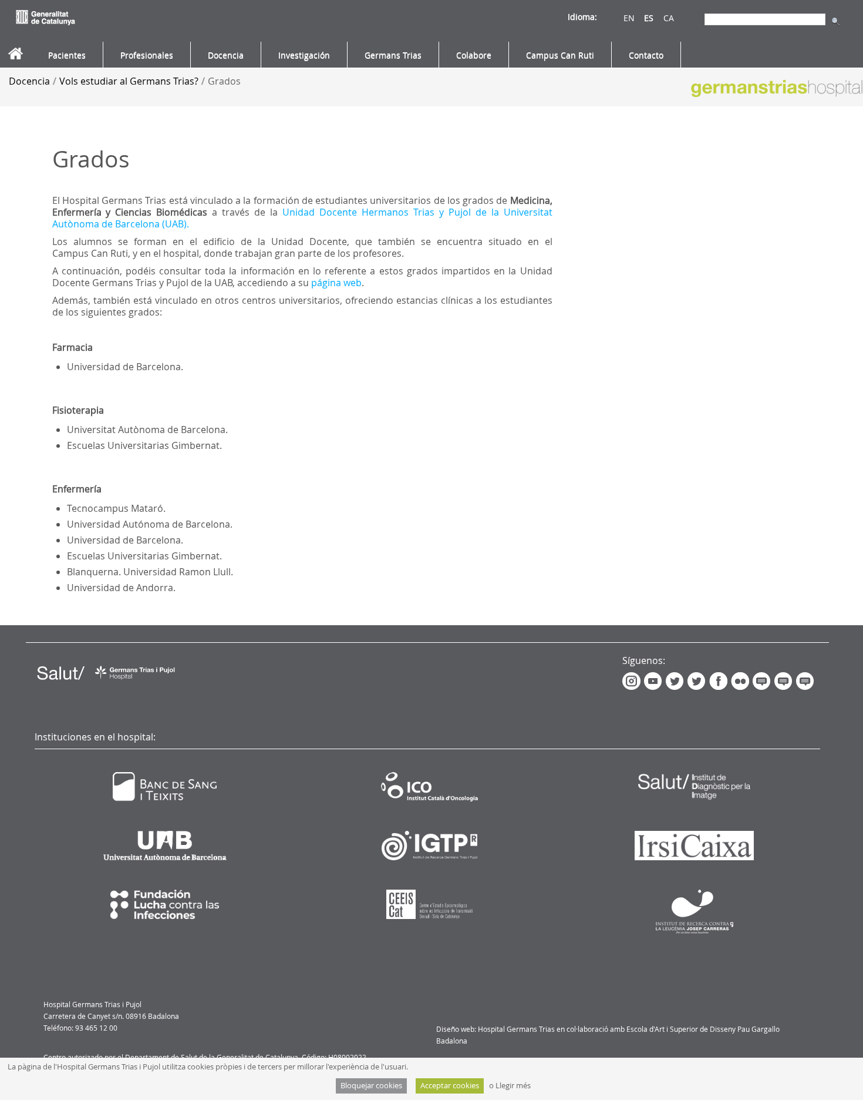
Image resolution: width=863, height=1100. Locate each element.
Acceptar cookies (449, 1086)
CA (668, 18)
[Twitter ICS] (697, 680)
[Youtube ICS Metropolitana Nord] (655, 680)
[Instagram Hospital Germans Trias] (633, 680)
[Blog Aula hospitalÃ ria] (762, 680)
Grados (224, 81)
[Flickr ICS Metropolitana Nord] (740, 680)
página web (336, 282)
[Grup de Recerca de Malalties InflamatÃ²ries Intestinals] (785, 680)
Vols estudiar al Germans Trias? (128, 81)
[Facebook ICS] (720, 680)
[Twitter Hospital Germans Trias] (675, 680)
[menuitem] (67, 55)
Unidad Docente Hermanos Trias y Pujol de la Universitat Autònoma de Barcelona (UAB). (302, 218)
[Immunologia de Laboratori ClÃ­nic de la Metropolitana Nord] (807, 680)
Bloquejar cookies (371, 1086)
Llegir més (513, 1086)
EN (629, 18)
